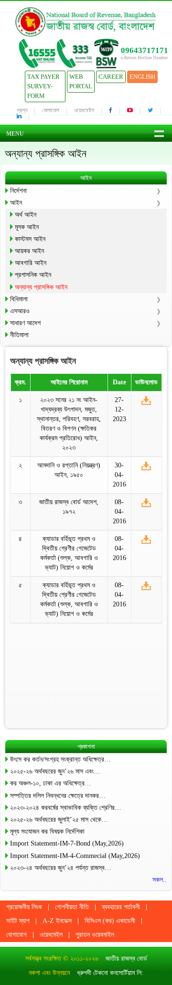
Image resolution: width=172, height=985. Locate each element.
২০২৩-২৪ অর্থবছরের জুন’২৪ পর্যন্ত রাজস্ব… (60, 867)
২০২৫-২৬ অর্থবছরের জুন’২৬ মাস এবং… (55, 771)
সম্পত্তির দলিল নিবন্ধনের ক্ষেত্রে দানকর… (58, 795)
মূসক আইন (27, 227)
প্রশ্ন (22, 110)
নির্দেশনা (18, 190)
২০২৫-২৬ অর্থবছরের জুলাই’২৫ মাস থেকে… (59, 819)
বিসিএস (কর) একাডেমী (110, 920)
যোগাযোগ (50, 110)
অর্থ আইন (25, 214)
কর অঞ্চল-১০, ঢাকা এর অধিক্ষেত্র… (50, 783)
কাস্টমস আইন (30, 239)
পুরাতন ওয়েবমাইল (94, 934)
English (142, 76)
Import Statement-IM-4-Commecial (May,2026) (75, 855)
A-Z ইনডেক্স (57, 920)
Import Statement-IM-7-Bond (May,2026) (67, 843)
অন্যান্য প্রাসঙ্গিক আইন (41, 287)
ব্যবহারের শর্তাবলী (121, 907)
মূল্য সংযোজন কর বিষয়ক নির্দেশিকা (47, 831)
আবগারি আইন (30, 262)
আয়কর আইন (29, 250)
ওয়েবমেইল (84, 110)
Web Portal (80, 81)
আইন (16, 202)
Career (110, 76)
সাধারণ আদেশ (25, 323)
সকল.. (159, 879)
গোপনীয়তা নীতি (72, 907)
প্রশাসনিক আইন (33, 274)
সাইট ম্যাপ (18, 920)
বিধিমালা (19, 299)
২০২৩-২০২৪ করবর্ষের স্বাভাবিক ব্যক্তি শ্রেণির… (65, 807)
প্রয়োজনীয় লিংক (24, 907)
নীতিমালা (19, 335)
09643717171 (144, 50)
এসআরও (20, 311)
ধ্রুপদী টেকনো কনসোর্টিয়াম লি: (110, 972)
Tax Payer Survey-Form (43, 86)
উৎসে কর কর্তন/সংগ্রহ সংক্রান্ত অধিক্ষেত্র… (60, 759)
